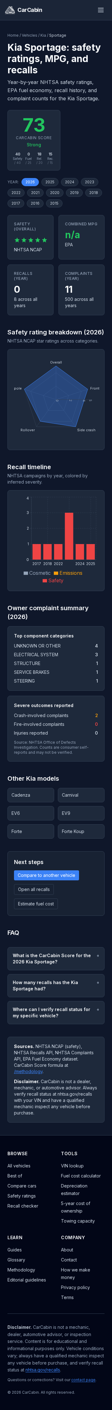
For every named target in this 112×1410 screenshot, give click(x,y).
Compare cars (21, 1185)
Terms (67, 1297)
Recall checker (22, 1205)
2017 (16, 203)
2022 (16, 192)
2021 (35, 192)
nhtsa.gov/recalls (43, 1369)
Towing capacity (78, 1221)
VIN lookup (72, 1165)
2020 (54, 192)
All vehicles (18, 1165)
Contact (69, 1259)
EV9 (66, 813)
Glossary (16, 1259)
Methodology (21, 1269)
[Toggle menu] (101, 10)
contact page (83, 1379)
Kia (43, 35)
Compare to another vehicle (46, 875)
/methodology (28, 1071)
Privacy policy (75, 1287)
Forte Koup (73, 831)
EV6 (16, 813)
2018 (93, 192)
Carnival (70, 795)
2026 (30, 182)
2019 (74, 192)
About (67, 1249)
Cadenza (21, 795)
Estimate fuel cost (36, 903)
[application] (56, 399)
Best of (14, 1175)
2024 (69, 182)
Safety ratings (21, 1195)
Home (13, 35)
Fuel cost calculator (81, 1175)
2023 (89, 182)
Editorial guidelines (26, 1279)
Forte (17, 831)
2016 (35, 203)
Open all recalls (34, 889)
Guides (14, 1249)
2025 (49, 182)
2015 (54, 203)
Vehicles (29, 35)
